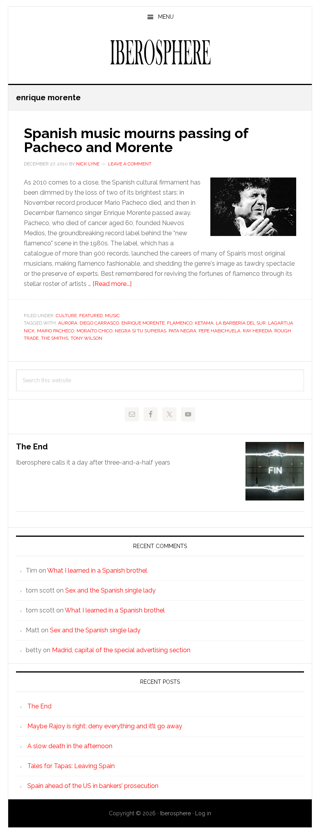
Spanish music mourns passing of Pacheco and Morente (136, 140)
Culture (66, 315)
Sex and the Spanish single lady (110, 590)
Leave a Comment (129, 164)
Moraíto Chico (94, 331)
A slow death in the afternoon (69, 746)
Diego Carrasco (99, 323)
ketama (204, 323)
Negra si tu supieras (140, 331)
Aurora (67, 323)
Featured (91, 315)
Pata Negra (182, 331)
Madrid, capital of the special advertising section (121, 650)
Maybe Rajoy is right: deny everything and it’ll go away (104, 726)
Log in (203, 813)
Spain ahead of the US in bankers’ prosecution (92, 786)
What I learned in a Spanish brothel (97, 570)
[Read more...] (112, 283)
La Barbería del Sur (241, 323)
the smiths (54, 338)
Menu (166, 17)
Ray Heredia (257, 331)
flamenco (179, 323)
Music (112, 315)
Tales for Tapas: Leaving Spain (71, 766)
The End (32, 446)
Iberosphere (160, 52)
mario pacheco (55, 331)
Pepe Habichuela (219, 331)
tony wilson (86, 338)
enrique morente (143, 323)
